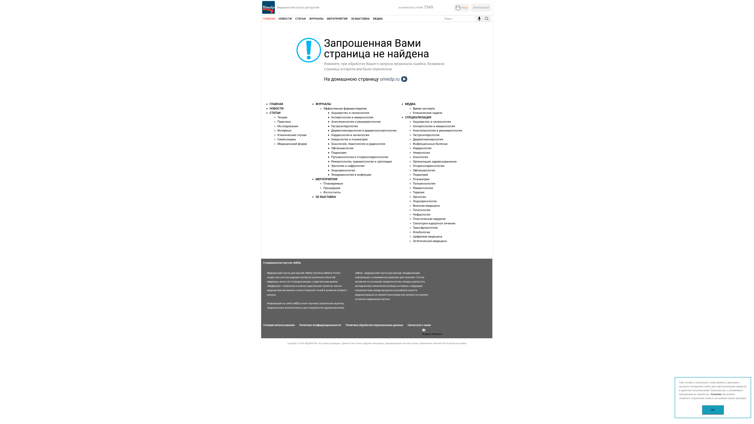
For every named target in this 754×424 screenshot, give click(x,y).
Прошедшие (331, 188)
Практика (284, 121)
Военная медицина (426, 205)
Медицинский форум (292, 144)
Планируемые (333, 183)
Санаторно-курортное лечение (434, 223)
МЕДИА (410, 104)
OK (713, 409)
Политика (716, 394)
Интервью (284, 130)
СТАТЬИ (275, 113)
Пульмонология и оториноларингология (359, 157)
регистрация (481, 7)
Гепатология (421, 210)
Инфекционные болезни (430, 144)
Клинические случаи (292, 135)
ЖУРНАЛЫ (323, 104)
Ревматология (423, 188)
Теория (282, 117)
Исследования (287, 126)
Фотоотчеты (332, 192)
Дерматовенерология (428, 139)
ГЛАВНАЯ (276, 104)
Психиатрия (421, 179)
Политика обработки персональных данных (374, 325)
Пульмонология (424, 183)
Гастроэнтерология (344, 126)
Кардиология (422, 148)
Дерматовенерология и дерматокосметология (363, 130)
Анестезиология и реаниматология (356, 121)
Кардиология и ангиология (350, 135)
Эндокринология (343, 170)
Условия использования (279, 325)
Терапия (418, 192)
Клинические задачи (427, 113)
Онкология (420, 157)
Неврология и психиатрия (349, 139)
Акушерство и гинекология (350, 113)
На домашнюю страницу (362, 79)
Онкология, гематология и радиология (358, 144)
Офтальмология (342, 148)
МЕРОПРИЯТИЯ (326, 179)
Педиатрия (338, 152)
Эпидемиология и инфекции (351, 174)
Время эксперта (424, 108)
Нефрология (421, 214)
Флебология (421, 232)
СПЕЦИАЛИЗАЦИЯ (418, 117)
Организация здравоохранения (435, 161)
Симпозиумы (286, 139)
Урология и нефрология (347, 166)
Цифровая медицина (427, 236)
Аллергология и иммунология (352, 117)
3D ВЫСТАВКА (326, 197)
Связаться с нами (419, 325)
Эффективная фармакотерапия (345, 108)
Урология (419, 197)
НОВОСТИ (277, 108)
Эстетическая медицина (430, 241)
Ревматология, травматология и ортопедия (361, 161)
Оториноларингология (428, 166)
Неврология (421, 152)
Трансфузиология (425, 227)
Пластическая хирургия (429, 219)
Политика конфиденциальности (320, 325)
